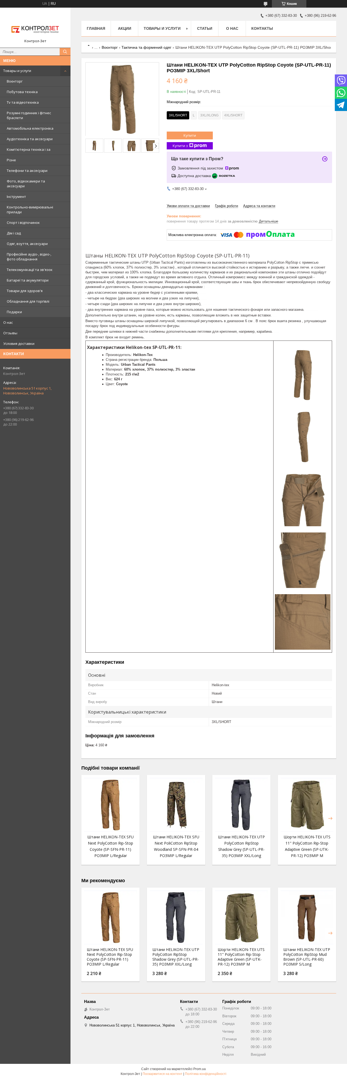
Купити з (180, 145)
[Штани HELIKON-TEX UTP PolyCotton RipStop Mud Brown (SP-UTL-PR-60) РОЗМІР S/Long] (307, 917)
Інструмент (16, 196)
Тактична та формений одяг (146, 47)
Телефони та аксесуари (27, 170)
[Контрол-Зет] (35, 25)
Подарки (14, 311)
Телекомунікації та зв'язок (30, 269)
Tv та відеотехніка (23, 102)
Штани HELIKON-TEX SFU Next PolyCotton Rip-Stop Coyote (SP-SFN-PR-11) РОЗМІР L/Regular (110, 957)
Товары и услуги (17, 70)
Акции (124, 28)
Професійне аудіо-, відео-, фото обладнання (29, 256)
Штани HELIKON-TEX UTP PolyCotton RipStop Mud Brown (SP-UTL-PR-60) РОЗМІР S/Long (306, 957)
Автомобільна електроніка (30, 128)
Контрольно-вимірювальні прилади (30, 209)
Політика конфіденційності (205, 1074)
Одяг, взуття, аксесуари (27, 243)
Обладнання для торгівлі (28, 301)
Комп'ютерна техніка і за (28, 149)
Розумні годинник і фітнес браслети (29, 115)
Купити (190, 135)
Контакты (262, 28)
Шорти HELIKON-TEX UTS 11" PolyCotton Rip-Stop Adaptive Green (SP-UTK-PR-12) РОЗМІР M (241, 957)
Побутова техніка (22, 91)
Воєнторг (15, 81)
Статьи (204, 28)
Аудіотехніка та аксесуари (30, 138)
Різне (11, 160)
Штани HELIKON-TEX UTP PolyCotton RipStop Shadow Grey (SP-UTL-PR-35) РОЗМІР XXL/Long (175, 957)
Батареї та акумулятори (28, 280)
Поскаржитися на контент (162, 1074)
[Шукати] (65, 52)
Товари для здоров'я (25, 290)
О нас (8, 322)
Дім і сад (14, 233)
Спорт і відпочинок (23, 222)
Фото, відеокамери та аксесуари (26, 183)
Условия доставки (18, 343)
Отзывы (10, 333)
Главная (96, 28)
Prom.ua (199, 1069)
